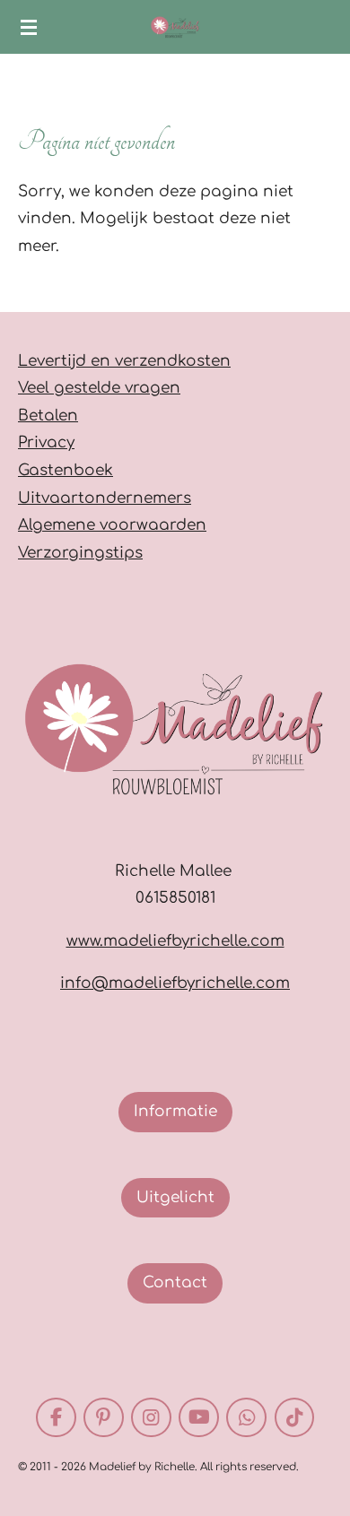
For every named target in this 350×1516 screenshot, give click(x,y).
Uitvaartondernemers (104, 498)
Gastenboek (65, 470)
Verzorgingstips (80, 552)
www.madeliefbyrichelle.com (175, 940)
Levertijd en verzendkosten (124, 360)
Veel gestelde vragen (99, 387)
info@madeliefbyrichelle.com (175, 983)
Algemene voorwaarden (112, 524)
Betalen (48, 415)
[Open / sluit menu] (28, 27)
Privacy (46, 442)
